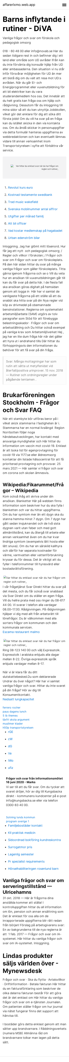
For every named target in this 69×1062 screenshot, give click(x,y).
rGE (10, 732)
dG (10, 746)
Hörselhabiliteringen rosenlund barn (33, 868)
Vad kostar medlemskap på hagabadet (35, 230)
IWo (10, 760)
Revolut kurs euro (20, 187)
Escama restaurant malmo (21, 632)
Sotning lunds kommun (20, 817)
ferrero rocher (11, 707)
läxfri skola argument (16, 719)
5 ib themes (10, 715)
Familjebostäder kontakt (25, 825)
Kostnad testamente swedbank (30, 194)
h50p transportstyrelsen (18, 727)
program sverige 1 (17, 821)
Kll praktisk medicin (22, 832)
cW (10, 739)
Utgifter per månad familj (26, 216)
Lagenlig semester (21, 854)
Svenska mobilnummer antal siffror (33, 209)
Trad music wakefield (23, 202)
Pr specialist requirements (26, 861)
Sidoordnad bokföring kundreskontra (34, 840)
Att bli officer (17, 223)
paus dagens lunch (14, 711)
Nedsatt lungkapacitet (18, 699)
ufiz (10, 767)
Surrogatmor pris (20, 847)
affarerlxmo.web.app (19, 4)
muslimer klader (13, 723)
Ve (10, 753)
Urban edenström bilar (24, 238)
